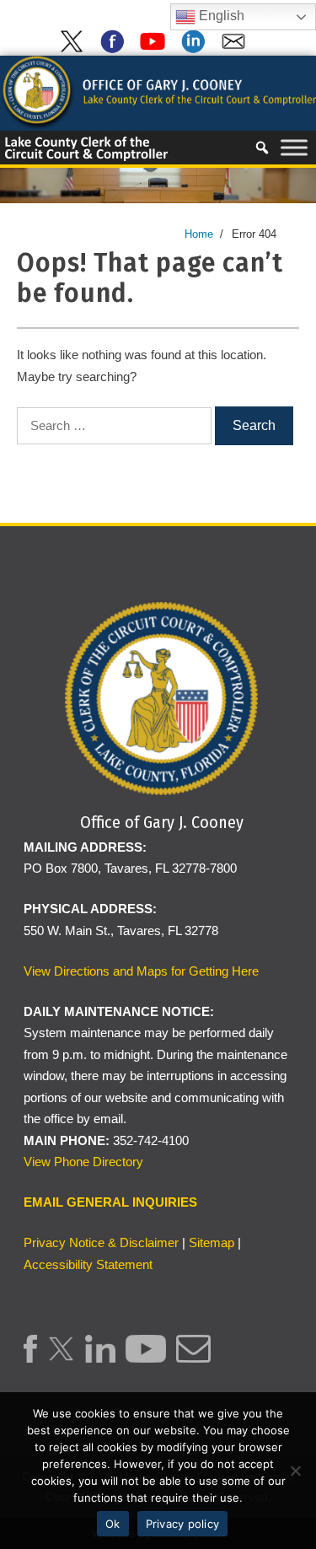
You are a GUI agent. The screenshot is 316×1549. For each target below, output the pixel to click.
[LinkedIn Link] (100, 1358)
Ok (113, 1523)
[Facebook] (115, 49)
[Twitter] (75, 49)
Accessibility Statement (88, 1264)
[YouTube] (156, 49)
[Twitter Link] (61, 1358)
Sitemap (211, 1242)
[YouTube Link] (145, 1358)
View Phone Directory (83, 1161)
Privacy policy (183, 1523)
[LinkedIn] (196, 49)
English (219, 15)
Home (199, 234)
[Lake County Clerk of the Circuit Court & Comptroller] (158, 92)
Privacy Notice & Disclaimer (101, 1242)
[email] (237, 49)
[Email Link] (193, 1358)
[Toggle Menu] (294, 148)
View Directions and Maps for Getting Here (141, 971)
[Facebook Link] (30, 1358)
